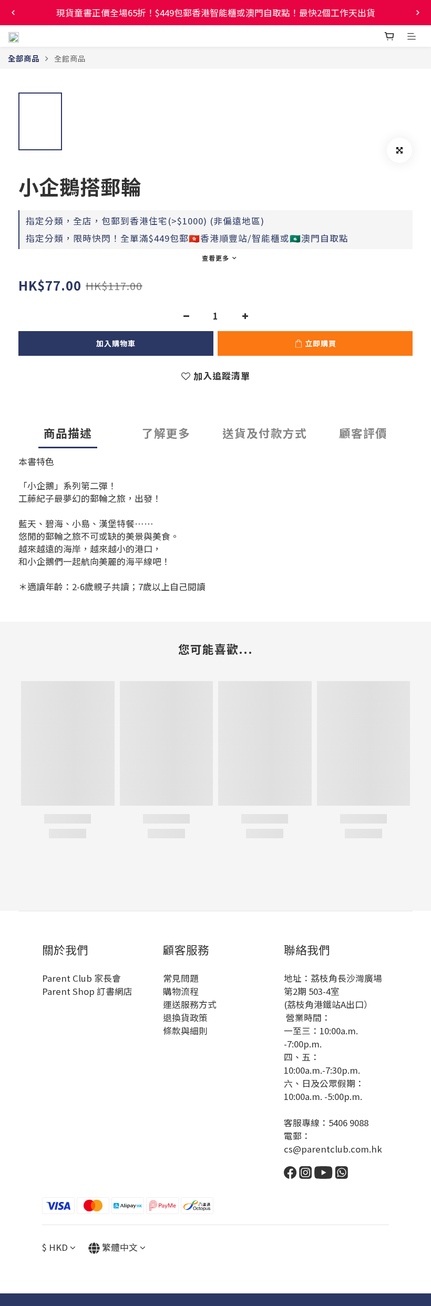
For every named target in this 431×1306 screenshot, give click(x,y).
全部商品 (23, 58)
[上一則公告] (13, 12)
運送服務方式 (190, 1004)
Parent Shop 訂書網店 (87, 991)
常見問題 (181, 978)
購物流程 (181, 991)
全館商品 (70, 58)
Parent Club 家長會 (81, 978)
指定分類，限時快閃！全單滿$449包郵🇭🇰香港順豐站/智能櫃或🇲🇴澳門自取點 (187, 238)
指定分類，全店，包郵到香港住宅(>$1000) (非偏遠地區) (145, 220)
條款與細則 (185, 1030)
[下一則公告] (418, 12)
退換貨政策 (185, 1017)
